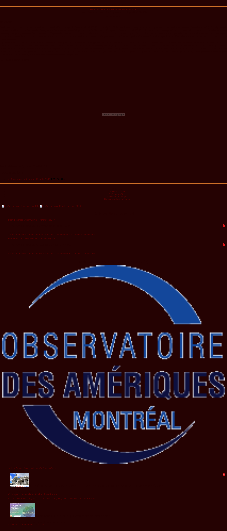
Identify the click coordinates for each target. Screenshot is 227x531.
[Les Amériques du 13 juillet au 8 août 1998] (60, 206)
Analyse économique (117, 196)
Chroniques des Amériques (117, 199)
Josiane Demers (15, 468)
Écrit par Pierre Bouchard (113, 213)
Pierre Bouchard (97, 9)
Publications (113, 4)
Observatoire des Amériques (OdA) (121, 9)
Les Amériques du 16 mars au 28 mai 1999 (40, 226)
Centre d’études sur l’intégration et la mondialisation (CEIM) (35, 498)
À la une (40, 524)
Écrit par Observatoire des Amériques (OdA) (113, 262)
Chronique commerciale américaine (25, 494)
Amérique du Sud (117, 194)
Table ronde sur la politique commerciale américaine (72, 516)
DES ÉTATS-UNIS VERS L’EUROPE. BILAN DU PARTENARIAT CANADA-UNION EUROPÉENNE (96, 485)
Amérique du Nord (116, 191)
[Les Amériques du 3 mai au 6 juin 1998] (21, 206)
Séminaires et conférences (21, 524)
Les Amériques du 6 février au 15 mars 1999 (41, 245)
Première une (50, 494)
